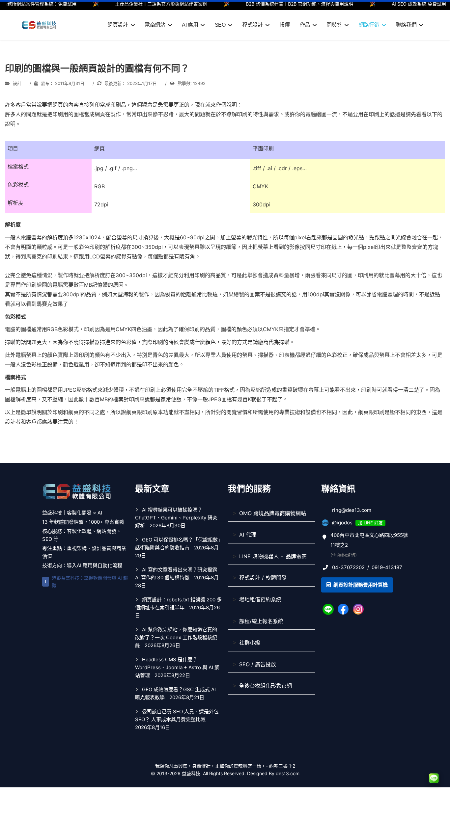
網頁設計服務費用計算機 (360, 585)
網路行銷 (369, 25)
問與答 (334, 25)
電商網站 (155, 25)
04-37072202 (348, 567)
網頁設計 (117, 25)
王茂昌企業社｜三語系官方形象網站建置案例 (150, 4)
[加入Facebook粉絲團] (343, 609)
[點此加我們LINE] (328, 609)
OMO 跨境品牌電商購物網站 (272, 513)
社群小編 (249, 642)
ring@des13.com (351, 510)
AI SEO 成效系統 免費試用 (408, 4)
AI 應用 (190, 25)
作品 (305, 25)
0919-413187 (387, 567)
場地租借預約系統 (260, 599)
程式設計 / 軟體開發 (263, 577)
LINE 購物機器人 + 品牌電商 (273, 556)
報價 (284, 25)
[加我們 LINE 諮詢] (434, 778)
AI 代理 (247, 534)
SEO (220, 25)
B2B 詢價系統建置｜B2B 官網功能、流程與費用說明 (289, 4)
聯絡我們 (406, 25)
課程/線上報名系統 (261, 621)
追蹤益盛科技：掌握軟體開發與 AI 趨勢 (86, 581)
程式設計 (252, 25)
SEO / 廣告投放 (257, 664)
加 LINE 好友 (370, 522)
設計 (17, 83)
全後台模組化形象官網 (265, 685)
